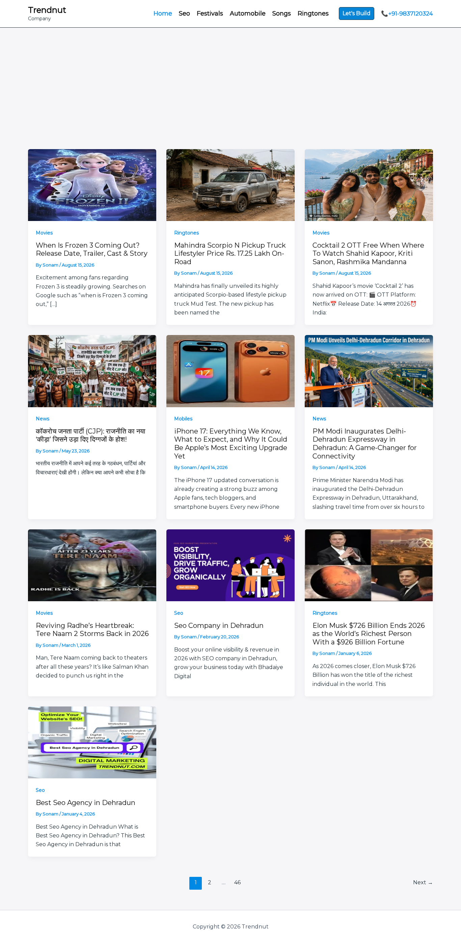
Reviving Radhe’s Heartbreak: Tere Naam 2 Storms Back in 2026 (92, 629)
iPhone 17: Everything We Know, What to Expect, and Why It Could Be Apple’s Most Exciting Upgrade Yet (230, 443)
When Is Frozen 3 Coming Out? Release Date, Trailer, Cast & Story (91, 249)
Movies (44, 233)
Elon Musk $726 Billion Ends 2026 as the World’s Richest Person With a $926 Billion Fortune (369, 633)
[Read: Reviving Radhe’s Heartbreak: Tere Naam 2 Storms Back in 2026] (92, 564)
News (42, 419)
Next (423, 882)
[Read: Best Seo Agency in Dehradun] (92, 742)
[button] (356, 13)
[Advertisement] (230, 78)
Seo (178, 613)
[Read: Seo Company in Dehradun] (230, 564)
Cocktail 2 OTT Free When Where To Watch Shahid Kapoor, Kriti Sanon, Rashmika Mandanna (368, 253)
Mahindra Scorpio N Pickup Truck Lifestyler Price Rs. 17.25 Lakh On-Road (230, 253)
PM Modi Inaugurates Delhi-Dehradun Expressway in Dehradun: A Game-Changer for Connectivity (365, 443)
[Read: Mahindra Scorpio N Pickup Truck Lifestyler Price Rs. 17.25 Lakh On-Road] (230, 184)
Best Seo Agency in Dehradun (85, 803)
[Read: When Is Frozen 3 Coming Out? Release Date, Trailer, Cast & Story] (92, 184)
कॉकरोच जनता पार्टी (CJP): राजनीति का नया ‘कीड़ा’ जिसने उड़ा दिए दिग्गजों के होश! (90, 435)
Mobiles (183, 419)
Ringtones (186, 233)
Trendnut (47, 10)
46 (237, 882)
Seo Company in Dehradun (219, 625)
